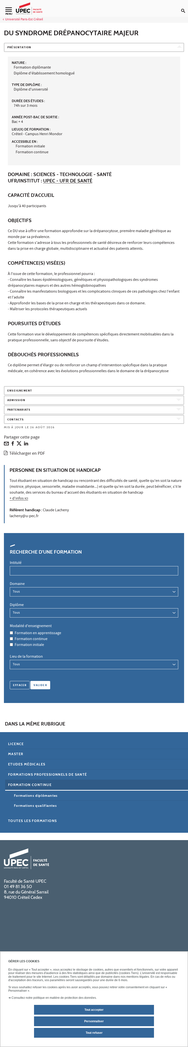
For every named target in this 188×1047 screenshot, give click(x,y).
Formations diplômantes (36, 795)
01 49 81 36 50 (18, 886)
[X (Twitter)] (19, 444)
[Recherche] (184, 7)
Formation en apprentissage (38, 633)
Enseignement (19, 391)
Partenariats (18, 410)
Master (15, 754)
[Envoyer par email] (6, 444)
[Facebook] (12, 444)
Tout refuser (94, 1033)
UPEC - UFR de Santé (67, 181)
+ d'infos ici (19, 499)
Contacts (15, 419)
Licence (16, 744)
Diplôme (17, 605)
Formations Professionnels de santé (47, 774)
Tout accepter (94, 1009)
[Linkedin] (26, 444)
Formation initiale (29, 645)
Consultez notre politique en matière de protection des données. (54, 997)
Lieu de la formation (26, 657)
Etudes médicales (26, 764)
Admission (16, 400)
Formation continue (31, 639)
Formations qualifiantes (35, 805)
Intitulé (16, 563)
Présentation (19, 47)
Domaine (17, 584)
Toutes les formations (32, 821)
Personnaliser (94, 1021)
